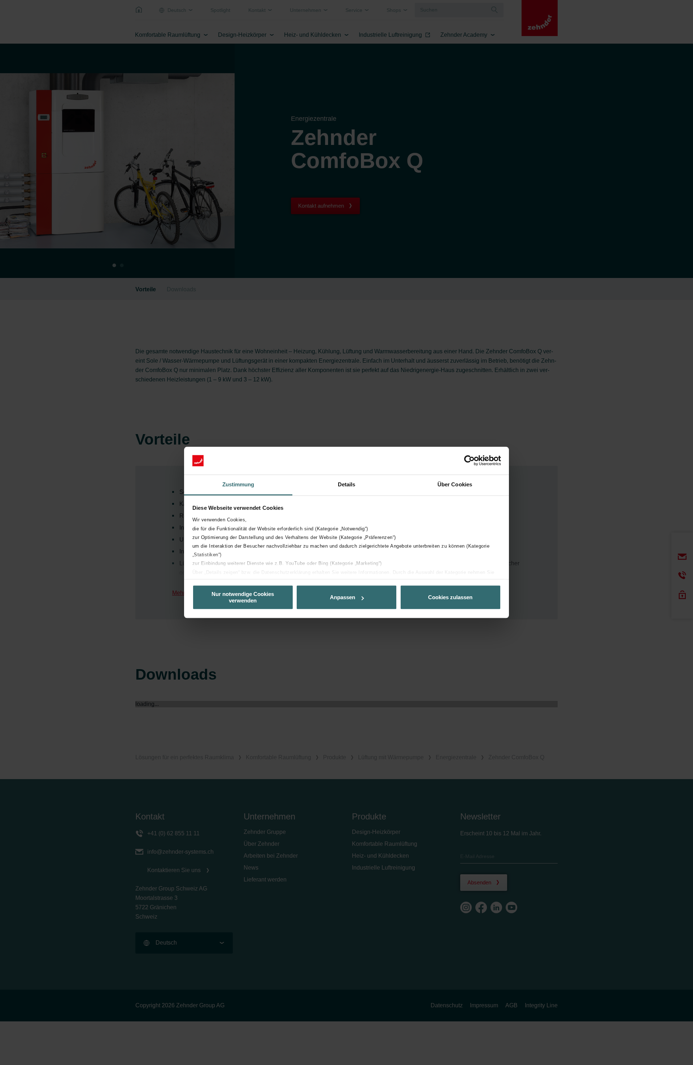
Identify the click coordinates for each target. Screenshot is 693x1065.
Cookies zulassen (450, 597)
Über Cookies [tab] (454, 484)
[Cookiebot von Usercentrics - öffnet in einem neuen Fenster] (469, 460)
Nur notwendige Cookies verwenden (243, 597)
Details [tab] (347, 484)
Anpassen (342, 597)
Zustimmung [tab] (238, 484)
